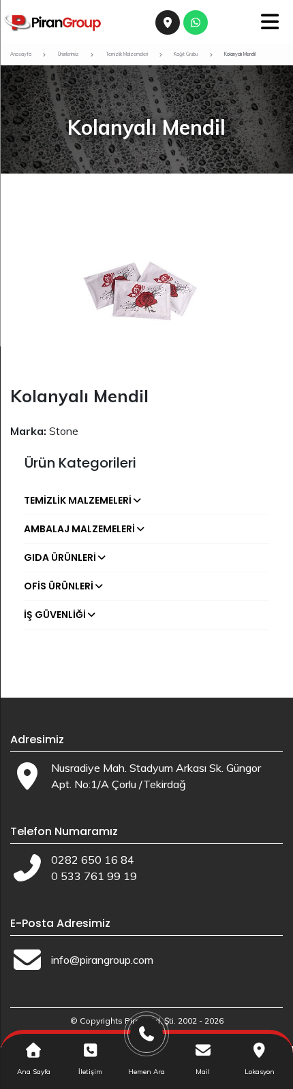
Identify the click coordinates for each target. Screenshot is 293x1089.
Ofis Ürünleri (58, 586)
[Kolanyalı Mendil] (146, 294)
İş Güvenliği (55, 614)
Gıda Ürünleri (60, 557)
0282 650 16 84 (92, 859)
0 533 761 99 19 (94, 876)
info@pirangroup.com (102, 959)
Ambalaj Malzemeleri (79, 529)
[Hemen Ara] (147, 1039)
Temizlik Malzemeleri (78, 500)
